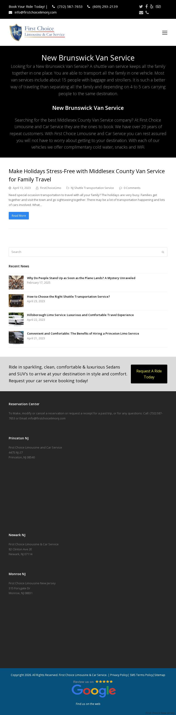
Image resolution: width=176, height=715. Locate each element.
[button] (164, 32)
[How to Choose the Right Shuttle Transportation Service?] (16, 301)
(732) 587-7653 (70, 6)
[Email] (141, 12)
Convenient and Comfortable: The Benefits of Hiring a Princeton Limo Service (83, 333)
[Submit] (163, 252)
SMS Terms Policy (141, 675)
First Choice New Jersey (161, 713)
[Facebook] (146, 6)
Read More (19, 216)
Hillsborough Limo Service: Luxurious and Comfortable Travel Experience (80, 315)
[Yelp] (151, 6)
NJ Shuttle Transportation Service (92, 188)
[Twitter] (141, 6)
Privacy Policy (119, 675)
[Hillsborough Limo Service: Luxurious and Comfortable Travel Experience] (16, 319)
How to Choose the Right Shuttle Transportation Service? (68, 296)
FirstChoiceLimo (50, 188)
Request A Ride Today (149, 374)
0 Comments (132, 188)
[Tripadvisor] (158, 6)
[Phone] (147, 12)
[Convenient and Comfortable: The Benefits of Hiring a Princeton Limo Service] (16, 338)
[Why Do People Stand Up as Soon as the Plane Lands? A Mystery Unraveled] (16, 282)
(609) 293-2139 (105, 6)
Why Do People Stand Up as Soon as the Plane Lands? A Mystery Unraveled (81, 278)
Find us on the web (88, 704)
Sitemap (159, 675)
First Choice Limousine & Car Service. (82, 675)
